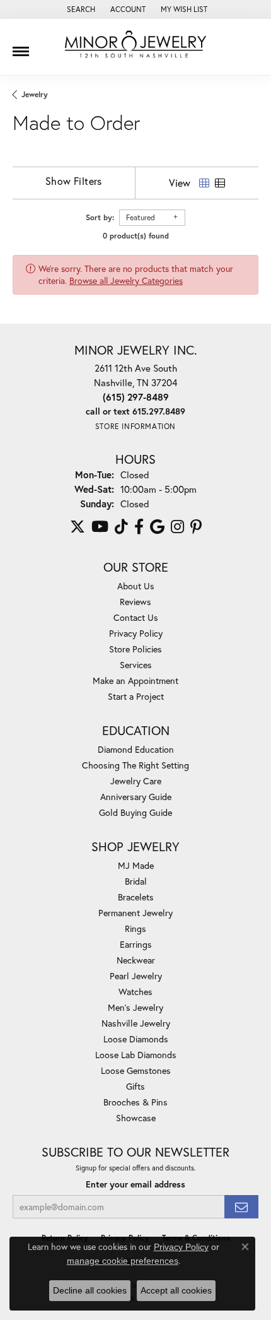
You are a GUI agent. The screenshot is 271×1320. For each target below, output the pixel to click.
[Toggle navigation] (21, 46)
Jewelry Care (135, 781)
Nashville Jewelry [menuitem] (135, 1023)
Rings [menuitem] (135, 928)
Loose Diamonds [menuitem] (135, 1039)
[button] (79, 9)
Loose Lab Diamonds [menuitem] (135, 1055)
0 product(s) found (136, 235)
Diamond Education (136, 749)
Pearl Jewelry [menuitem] (136, 976)
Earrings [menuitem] (136, 944)
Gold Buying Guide (135, 812)
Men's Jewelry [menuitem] (135, 1007)
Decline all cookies (90, 1290)
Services (136, 665)
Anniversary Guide (135, 797)
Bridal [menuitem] (136, 881)
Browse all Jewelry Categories (126, 280)
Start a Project (136, 696)
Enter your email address (135, 1184)
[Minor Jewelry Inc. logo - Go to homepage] (135, 44)
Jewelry (34, 94)
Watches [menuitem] (135, 992)
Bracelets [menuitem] (136, 897)
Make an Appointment (135, 681)
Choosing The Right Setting (135, 765)
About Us (135, 586)
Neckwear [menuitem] (136, 960)
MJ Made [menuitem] (136, 865)
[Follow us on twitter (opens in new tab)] (77, 526)
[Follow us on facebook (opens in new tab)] (139, 526)
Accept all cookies (176, 1290)
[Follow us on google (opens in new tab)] (157, 526)
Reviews (135, 602)
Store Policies (135, 649)
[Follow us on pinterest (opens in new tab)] (196, 526)
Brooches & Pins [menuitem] (135, 1102)
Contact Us (135, 617)
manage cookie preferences (122, 1261)
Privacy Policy (136, 633)
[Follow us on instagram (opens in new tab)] (177, 526)
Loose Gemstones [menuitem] (136, 1070)
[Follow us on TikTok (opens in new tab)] (121, 526)
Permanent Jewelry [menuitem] (135, 913)
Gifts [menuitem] (135, 1086)
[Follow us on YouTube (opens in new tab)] (99, 526)
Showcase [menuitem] (136, 1118)
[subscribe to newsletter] (241, 1206)
